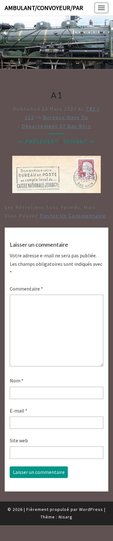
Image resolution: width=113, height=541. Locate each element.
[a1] (56, 176)
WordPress (91, 509)
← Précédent (38, 141)
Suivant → (79, 141)
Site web (19, 440)
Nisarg (66, 517)
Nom (17, 380)
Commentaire (26, 289)
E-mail (18, 410)
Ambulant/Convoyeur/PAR (44, 8)
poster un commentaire (73, 216)
